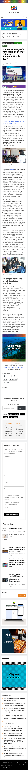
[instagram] (12, 13)
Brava (16, 43)
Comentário (7, 456)
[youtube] (18, 13)
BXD (21, 43)
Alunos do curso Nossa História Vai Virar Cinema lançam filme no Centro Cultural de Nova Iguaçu (15, 748)
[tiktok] (16, 13)
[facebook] (10, 13)
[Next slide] (26, 1)
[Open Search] (23, 16)
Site (5, 489)
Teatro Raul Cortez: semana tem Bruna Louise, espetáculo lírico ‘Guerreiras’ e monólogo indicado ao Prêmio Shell (14, 728)
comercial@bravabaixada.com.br (13, 367)
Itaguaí (5, 46)
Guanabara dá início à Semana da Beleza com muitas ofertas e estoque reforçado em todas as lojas (17, 562)
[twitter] (14, 13)
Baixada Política (14, 553)
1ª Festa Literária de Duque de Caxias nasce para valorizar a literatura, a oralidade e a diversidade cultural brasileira (15, 716)
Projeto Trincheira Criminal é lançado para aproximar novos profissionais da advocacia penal (16, 577)
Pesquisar (5, 592)
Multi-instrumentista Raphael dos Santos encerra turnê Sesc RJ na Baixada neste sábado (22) (14, 710)
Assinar (21, 408)
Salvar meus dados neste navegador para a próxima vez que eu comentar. (13, 497)
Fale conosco (21, 767)
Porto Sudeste (14, 417)
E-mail (6, 482)
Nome (6, 476)
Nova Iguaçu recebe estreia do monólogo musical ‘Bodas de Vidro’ (17, 530)
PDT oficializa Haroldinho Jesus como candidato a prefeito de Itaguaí (17, 549)
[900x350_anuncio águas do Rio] (14, 24)
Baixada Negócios (8, 43)
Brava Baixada (7, 62)
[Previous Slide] (24, 1)
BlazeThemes (6, 767)
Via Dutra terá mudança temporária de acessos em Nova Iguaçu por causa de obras (14, 755)
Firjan (22, 414)
